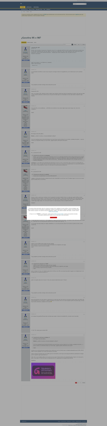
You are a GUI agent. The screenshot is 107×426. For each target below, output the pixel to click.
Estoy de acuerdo (53, 217)
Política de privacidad (53, 211)
